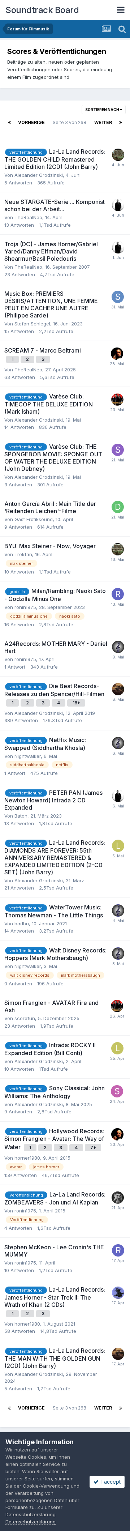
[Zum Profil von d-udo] (118, 507)
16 (75, 702)
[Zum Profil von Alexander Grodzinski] (118, 689)
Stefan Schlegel (32, 324)
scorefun (24, 1018)
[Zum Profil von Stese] (118, 450)
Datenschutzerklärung (30, 1521)
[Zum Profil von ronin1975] (118, 594)
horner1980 (27, 1158)
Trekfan (23, 554)
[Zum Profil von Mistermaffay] (117, 353)
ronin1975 (25, 607)
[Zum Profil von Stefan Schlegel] (118, 297)
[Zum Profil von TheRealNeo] (118, 205)
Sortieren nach (102, 109)
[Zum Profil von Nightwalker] (118, 647)
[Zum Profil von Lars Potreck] (117, 399)
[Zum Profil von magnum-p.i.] (118, 1293)
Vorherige (31, 122)
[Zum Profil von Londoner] (118, 846)
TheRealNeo (28, 217)
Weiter (103, 122)
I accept (110, 1482)
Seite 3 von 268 (69, 127)
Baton (20, 816)
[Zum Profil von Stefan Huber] (117, 1091)
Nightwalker (27, 756)
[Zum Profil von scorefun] (118, 1197)
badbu (21, 923)
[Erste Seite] (9, 122)
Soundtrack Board (42, 10)
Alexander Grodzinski (38, 175)
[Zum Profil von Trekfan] (118, 155)
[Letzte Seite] (121, 122)
